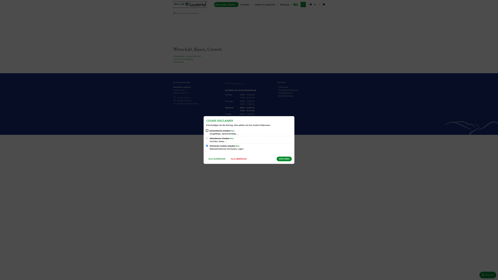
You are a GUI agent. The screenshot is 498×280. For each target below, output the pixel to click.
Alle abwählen (239, 159)
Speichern (284, 159)
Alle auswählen (217, 159)
